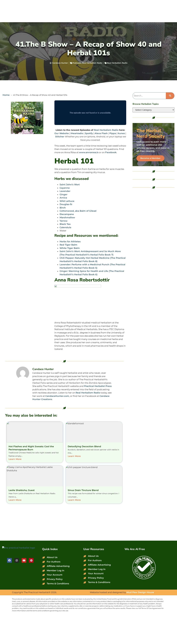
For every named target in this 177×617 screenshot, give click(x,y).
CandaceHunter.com (57, 396)
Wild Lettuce (67, 201)
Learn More (15, 459)
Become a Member (150, 158)
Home (6, 95)
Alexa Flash (101, 133)
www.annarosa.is (88, 152)
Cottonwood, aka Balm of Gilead (78, 211)
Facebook (110, 152)
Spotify (89, 133)
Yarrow (64, 221)
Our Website (61, 133)
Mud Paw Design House (140, 592)
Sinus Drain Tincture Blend (83, 490)
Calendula (65, 227)
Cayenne (65, 188)
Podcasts (77, 63)
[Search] (170, 96)
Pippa (112, 133)
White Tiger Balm (70, 248)
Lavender (65, 191)
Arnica (63, 197)
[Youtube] (24, 560)
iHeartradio (76, 133)
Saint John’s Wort (70, 184)
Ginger (63, 194)
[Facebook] (9, 560)
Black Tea (65, 224)
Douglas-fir (66, 204)
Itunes (121, 133)
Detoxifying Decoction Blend (84, 446)
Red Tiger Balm (68, 244)
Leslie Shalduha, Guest (22, 490)
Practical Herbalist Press (98, 386)
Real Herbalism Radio (92, 63)
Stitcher (60, 136)
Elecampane (67, 214)
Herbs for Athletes (70, 241)
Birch (63, 207)
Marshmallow (67, 217)
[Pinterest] (31, 560)
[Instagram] (16, 560)
